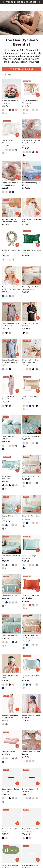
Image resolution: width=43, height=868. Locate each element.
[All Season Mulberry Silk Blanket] (31, 171)
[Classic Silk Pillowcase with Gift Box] (31, 584)
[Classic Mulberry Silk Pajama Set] (11, 385)
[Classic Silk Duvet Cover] (31, 464)
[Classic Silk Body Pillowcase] (11, 464)
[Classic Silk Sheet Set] (11, 624)
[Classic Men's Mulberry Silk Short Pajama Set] (11, 348)
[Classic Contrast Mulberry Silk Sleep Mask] (11, 275)
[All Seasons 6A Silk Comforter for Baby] (11, 207)
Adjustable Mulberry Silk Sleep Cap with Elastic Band (31, 142)
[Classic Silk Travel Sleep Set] (31, 663)
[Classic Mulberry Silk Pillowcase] (31, 385)
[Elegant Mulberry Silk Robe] (11, 817)
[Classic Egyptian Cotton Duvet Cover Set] (31, 275)
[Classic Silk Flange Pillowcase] (31, 544)
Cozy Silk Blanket (8, 752)
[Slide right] (39, 2)
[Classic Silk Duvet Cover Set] (11, 504)
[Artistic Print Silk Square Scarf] (11, 238)
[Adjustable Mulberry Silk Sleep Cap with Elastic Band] (31, 128)
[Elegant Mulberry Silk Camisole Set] (31, 777)
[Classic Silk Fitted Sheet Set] (11, 544)
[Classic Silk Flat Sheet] (11, 584)
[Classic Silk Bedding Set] (31, 424)
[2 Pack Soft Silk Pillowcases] (11, 128)
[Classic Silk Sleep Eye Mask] (11, 663)
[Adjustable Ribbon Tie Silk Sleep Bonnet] (11, 171)
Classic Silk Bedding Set (31, 436)
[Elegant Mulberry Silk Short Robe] (31, 817)
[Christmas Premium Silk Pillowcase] (31, 238)
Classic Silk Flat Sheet (10, 596)
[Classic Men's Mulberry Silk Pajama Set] (11, 311)
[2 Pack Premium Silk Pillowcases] (31, 89)
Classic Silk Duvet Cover (31, 476)
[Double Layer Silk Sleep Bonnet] (31, 740)
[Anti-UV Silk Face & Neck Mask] (31, 207)
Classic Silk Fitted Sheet (31, 516)
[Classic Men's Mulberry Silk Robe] (31, 311)
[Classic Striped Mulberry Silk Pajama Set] (11, 703)
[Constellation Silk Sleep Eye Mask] (31, 703)
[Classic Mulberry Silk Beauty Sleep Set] (31, 348)
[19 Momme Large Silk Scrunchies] (11, 89)
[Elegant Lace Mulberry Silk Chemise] (11, 777)
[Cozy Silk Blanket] (11, 740)
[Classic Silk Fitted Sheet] (31, 504)
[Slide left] (3, 2)
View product (17, 95)
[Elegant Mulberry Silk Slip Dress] (11, 853)
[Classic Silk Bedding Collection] (11, 424)
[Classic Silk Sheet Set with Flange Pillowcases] (31, 624)
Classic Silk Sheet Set (10, 635)
